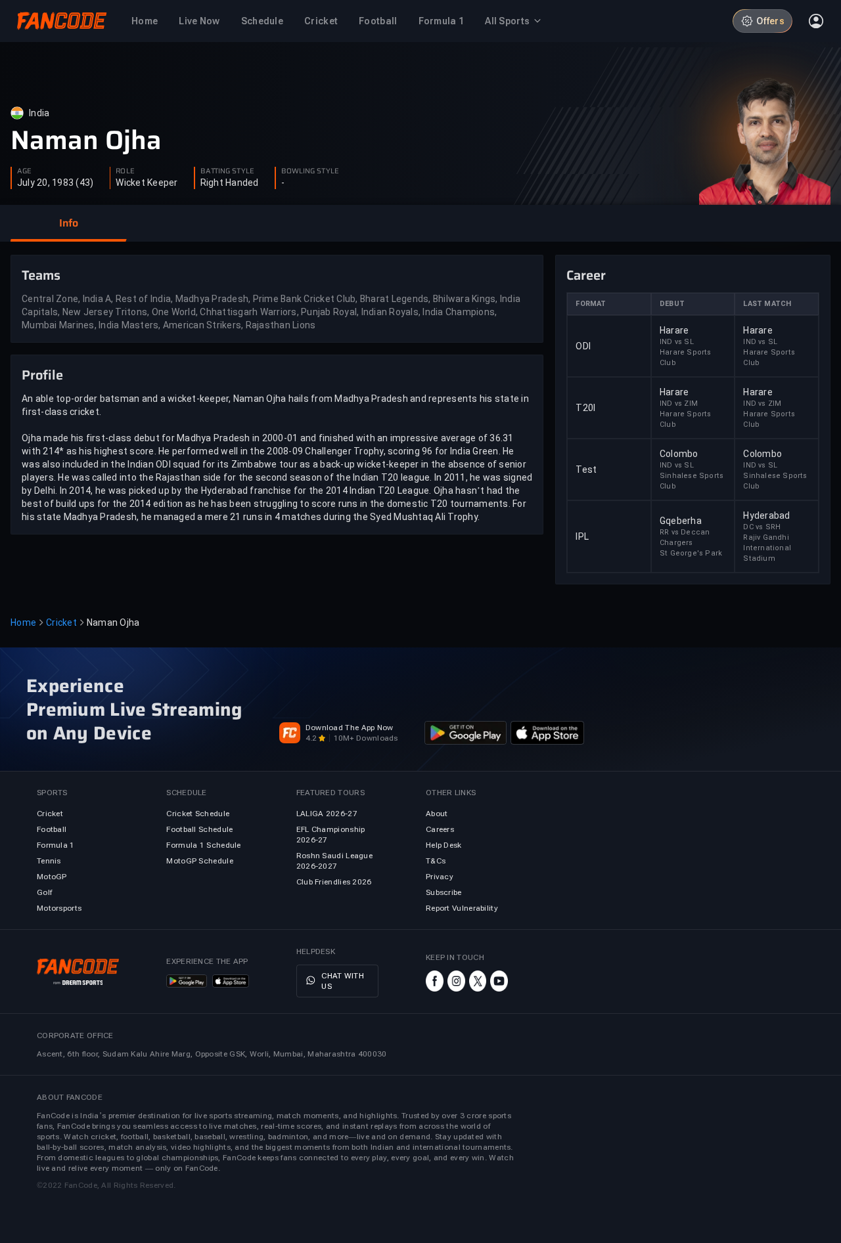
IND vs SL (677, 342)
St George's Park (691, 553)
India (39, 113)
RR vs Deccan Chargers (685, 537)
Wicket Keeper (146, 182)
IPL (582, 536)
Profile (42, 375)
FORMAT (591, 303)
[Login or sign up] (816, 21)
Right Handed (229, 182)
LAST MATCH (767, 303)
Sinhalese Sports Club (691, 481)
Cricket (61, 622)
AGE (24, 171)
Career (586, 275)
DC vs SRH (762, 527)
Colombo (679, 453)
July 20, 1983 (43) (55, 182)
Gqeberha (681, 520)
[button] (68, 223)
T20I (585, 408)
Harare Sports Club (686, 357)
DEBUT (672, 303)
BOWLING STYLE (310, 171)
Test (586, 469)
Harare (674, 330)
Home (23, 622)
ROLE (125, 171)
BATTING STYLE (227, 171)
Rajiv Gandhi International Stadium (767, 548)
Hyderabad (766, 515)
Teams (41, 275)
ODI (583, 346)
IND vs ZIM (679, 403)
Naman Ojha (86, 140)
